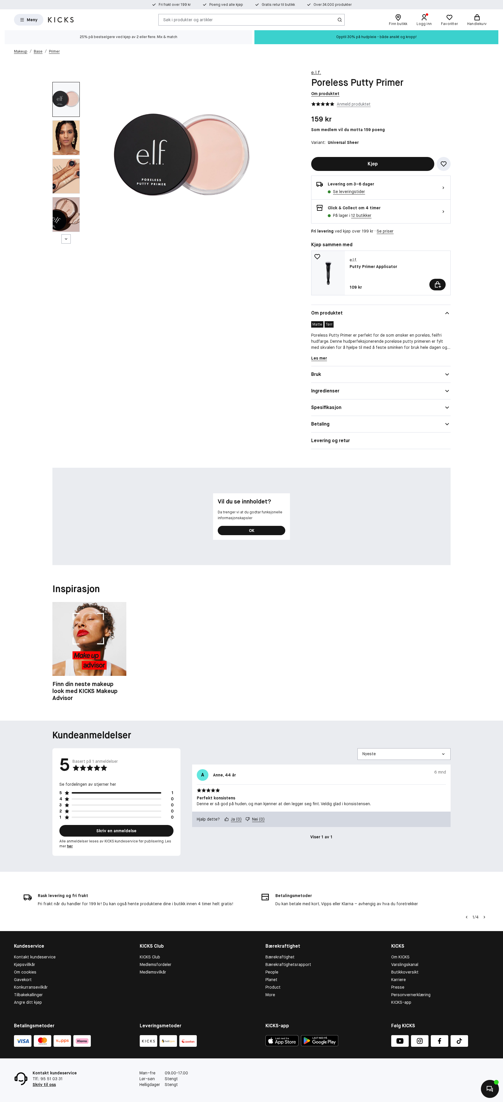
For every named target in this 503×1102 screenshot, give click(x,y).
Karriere (398, 979)
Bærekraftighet (280, 957)
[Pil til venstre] (466, 917)
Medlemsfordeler (155, 964)
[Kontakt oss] (490, 1089)
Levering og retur (330, 440)
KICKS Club (150, 957)
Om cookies (25, 972)
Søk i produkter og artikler (188, 19)
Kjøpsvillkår (24, 964)
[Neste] (66, 239)
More (270, 994)
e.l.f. (316, 72)
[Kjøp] (437, 284)
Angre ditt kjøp (28, 1002)
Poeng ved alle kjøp (226, 4)
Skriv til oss (44, 1084)
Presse (397, 987)
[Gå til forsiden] (61, 20)
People (271, 972)
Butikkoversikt (405, 972)
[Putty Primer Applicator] (380, 273)
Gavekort (23, 979)
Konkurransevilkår (31, 987)
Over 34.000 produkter (333, 4)
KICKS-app (401, 1002)
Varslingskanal (404, 964)
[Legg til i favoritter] (444, 164)
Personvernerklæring (411, 994)
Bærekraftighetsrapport (288, 964)
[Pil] (484, 917)
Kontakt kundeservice (35, 957)
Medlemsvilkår (153, 972)
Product (273, 987)
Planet (271, 979)
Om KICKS (400, 957)
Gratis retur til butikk (278, 4)
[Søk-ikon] (339, 19)
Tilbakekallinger (28, 994)
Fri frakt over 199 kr (175, 4)
